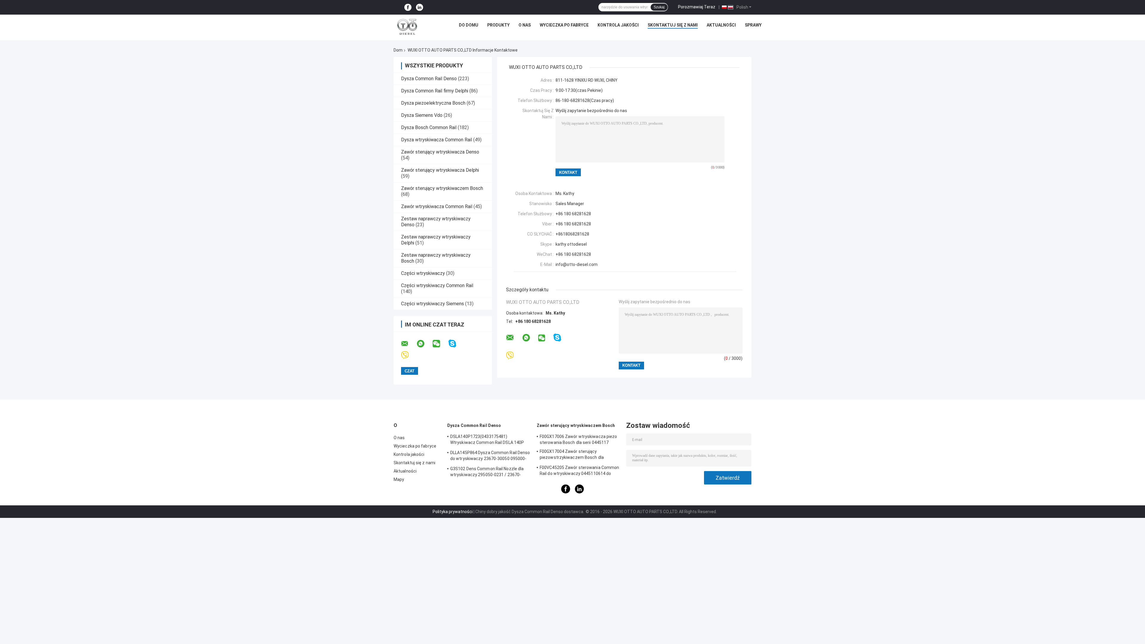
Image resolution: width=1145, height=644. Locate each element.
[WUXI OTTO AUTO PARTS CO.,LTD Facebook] (408, 7)
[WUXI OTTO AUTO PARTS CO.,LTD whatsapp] (424, 343)
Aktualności (721, 25)
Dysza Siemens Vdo (421, 115)
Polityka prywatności (453, 511)
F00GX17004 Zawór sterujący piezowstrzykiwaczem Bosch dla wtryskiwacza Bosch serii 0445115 (573, 455)
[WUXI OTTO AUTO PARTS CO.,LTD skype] (456, 343)
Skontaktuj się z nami (673, 25)
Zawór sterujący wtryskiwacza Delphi (440, 170)
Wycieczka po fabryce (564, 25)
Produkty (498, 25)
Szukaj (659, 7)
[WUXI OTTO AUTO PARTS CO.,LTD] (407, 26)
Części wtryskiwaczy (423, 273)
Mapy (399, 479)
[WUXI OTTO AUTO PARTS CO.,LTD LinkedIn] (419, 7)
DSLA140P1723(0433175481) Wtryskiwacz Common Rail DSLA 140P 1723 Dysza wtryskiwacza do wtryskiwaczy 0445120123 (487, 440)
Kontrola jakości (618, 25)
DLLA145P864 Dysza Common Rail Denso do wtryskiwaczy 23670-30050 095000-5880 (490, 456)
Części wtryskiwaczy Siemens (432, 303)
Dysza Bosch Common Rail (429, 127)
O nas (525, 25)
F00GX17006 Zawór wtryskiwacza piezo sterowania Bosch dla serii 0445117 (578, 439)
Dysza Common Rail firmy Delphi (434, 91)
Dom (398, 50)
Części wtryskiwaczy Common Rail (437, 285)
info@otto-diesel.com (577, 264)
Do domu (468, 25)
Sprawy (753, 25)
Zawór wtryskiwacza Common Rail (436, 206)
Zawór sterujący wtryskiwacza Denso (440, 152)
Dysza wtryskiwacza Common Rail (436, 140)
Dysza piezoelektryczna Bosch (433, 103)
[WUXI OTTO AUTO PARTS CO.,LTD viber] (408, 355)
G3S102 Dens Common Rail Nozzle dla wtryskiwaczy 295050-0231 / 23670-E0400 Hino (487, 472)
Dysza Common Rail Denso (429, 78)
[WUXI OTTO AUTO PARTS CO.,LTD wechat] (440, 343)
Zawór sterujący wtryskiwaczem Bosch (442, 188)
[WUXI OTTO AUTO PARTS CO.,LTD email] (408, 343)
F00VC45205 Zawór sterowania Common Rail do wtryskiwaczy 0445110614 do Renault (579, 471)
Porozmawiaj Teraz (696, 6)
